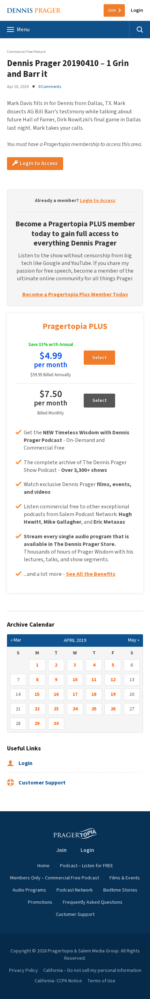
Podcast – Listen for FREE (86, 865)
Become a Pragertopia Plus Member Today (75, 294)
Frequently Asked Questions (92, 902)
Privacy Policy (23, 970)
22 (37, 709)
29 (37, 723)
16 (56, 694)
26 (113, 709)
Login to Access (38, 163)
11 (93, 679)
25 (93, 709)
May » (134, 640)
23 (56, 709)
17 (75, 694)
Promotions (40, 902)
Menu (23, 29)
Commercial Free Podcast (26, 51)
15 (37, 694)
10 (75, 679)
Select (99, 357)
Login (137, 10)
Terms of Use (101, 980)
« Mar (15, 640)
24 (75, 709)
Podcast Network (75, 890)
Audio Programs (29, 890)
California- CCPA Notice (58, 980)
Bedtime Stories (120, 890)
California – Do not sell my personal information (92, 970)
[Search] (139, 29)
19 (113, 694)
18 (93, 694)
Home (43, 865)
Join (111, 10)
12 (113, 679)
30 (56, 723)
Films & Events (125, 878)
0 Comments (49, 86)
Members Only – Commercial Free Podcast (54, 878)
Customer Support (41, 783)
